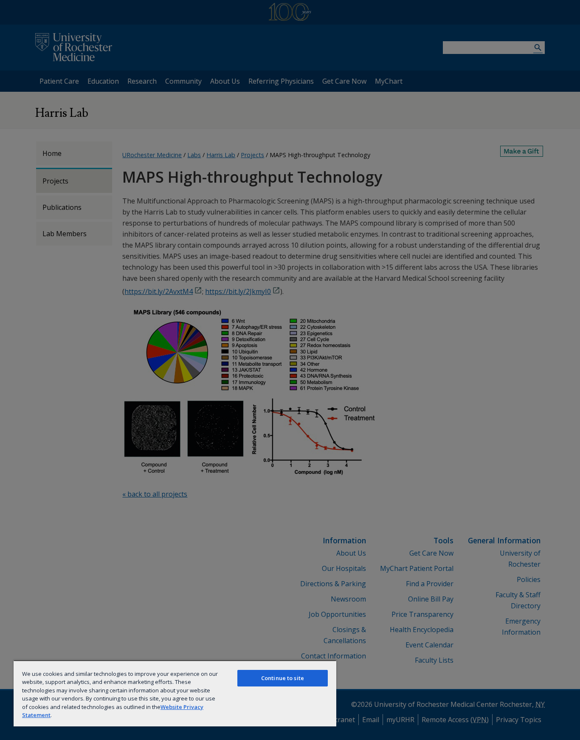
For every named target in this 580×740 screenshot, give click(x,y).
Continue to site (282, 678)
